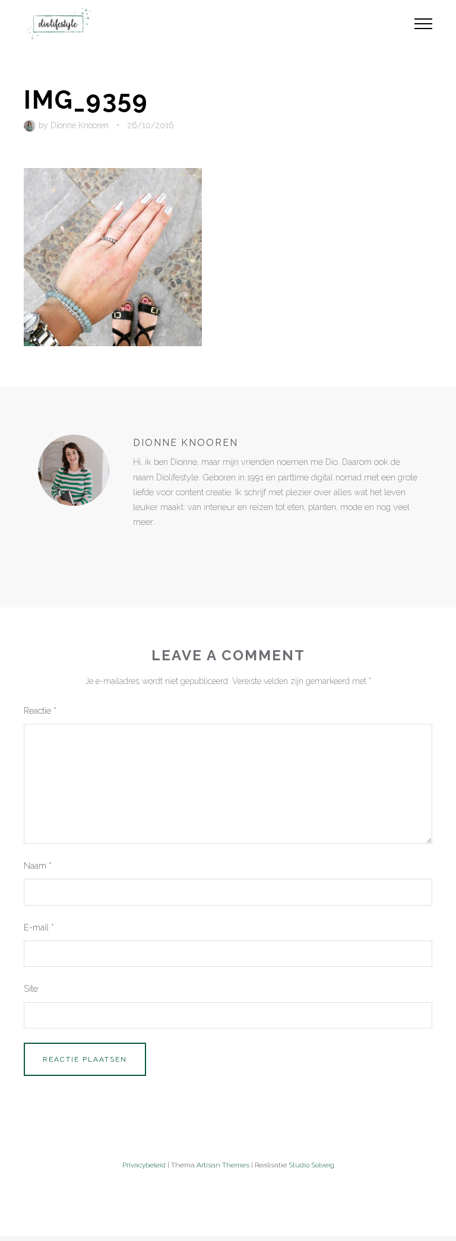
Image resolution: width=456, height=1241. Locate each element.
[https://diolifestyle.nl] (141, 546)
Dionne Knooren (79, 125)
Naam (38, 865)
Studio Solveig (311, 1165)
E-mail (39, 927)
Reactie (40, 710)
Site (31, 988)
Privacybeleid (144, 1165)
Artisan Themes (223, 1165)
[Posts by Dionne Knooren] (31, 125)
